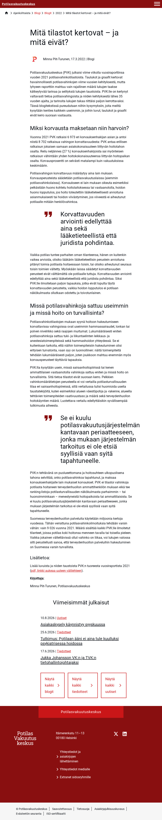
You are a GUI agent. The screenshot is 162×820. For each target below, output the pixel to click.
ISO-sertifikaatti (56, 813)
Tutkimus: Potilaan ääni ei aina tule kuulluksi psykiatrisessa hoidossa (79, 641)
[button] (157, 4)
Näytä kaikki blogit (49, 685)
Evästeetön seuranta (28, 813)
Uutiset (62, 618)
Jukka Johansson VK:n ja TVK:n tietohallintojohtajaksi (68, 660)
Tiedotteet (64, 632)
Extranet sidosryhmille (75, 777)
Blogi (37, 13)
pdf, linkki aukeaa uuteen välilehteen (56, 571)
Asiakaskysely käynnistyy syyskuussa (72, 624)
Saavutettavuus (62, 808)
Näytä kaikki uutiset (110, 685)
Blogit (48, 13)
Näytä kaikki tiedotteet (80, 685)
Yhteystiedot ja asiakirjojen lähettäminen (70, 756)
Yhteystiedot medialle (75, 769)
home (6, 13)
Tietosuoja (83, 808)
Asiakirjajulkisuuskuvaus (109, 808)
